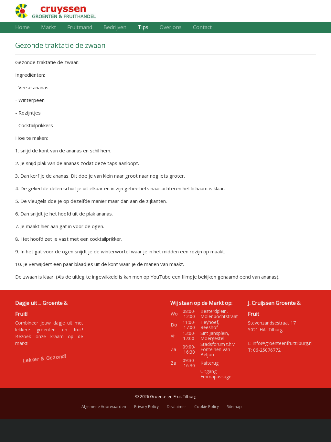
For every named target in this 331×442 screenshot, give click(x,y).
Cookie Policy (206, 406)
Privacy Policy (146, 406)
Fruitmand (79, 27)
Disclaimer (176, 406)
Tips (143, 27)
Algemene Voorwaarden (103, 406)
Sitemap (234, 406)
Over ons (171, 27)
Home (22, 27)
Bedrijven (114, 27)
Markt (48, 27)
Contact (202, 27)
